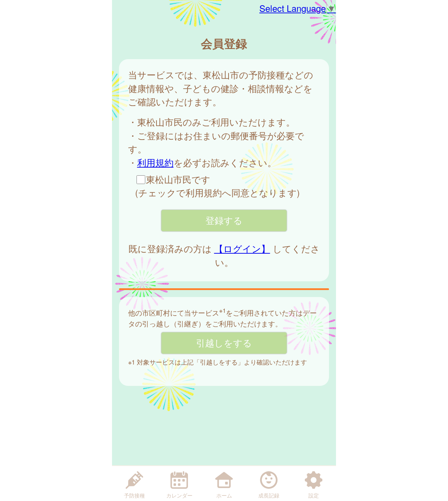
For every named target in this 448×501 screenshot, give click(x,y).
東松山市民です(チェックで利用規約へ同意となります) (217, 186)
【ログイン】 (242, 248)
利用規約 (155, 162)
